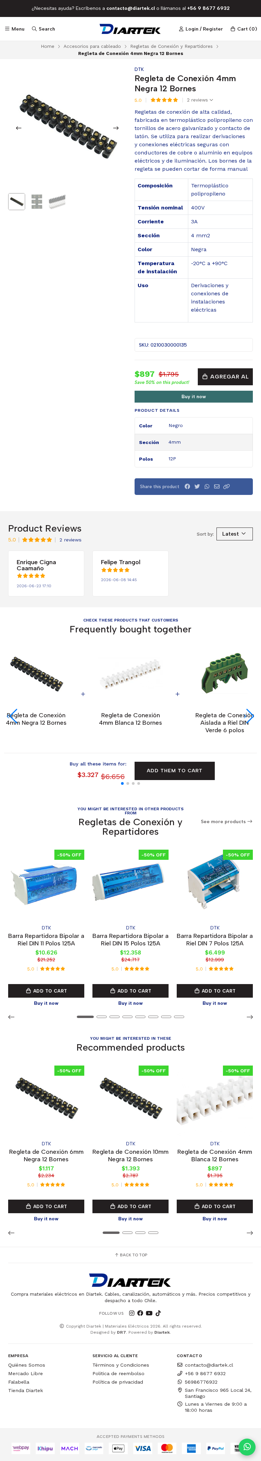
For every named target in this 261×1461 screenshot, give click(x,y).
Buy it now (193, 396)
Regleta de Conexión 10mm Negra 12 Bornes (130, 1155)
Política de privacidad (117, 1382)
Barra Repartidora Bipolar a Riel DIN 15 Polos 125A (130, 939)
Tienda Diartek (25, 1390)
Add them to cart (175, 771)
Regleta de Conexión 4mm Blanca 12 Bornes (214, 1155)
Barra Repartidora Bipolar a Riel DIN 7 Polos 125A (215, 939)
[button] (226, 486)
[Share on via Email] (216, 486)
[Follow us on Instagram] (131, 1313)
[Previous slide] (19, 128)
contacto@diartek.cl (209, 1365)
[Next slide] (116, 128)
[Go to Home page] (131, 29)
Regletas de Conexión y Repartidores (171, 46)
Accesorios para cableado (92, 46)
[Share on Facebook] (187, 486)
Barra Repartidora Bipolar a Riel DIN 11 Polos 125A (46, 939)
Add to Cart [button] (49, 991)
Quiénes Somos (26, 1365)
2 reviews (198, 100)
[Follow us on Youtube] (149, 1313)
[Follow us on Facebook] (140, 1313)
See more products (224, 821)
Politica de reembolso (118, 1373)
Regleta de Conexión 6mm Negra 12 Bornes (46, 1155)
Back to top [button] (133, 1255)
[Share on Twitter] (197, 486)
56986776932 (201, 1382)
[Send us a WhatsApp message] (247, 1447)
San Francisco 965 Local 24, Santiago (218, 1393)
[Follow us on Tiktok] (158, 1313)
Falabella (18, 1382)
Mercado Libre (25, 1373)
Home (47, 46)
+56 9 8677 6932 (205, 1373)
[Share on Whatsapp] (207, 486)
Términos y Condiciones (120, 1365)
